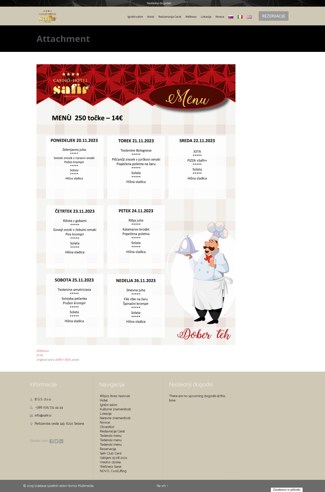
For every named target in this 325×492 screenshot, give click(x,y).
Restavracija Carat (112, 431)
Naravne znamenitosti (115, 418)
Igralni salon (108, 405)
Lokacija (105, 413)
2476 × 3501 (63, 360)
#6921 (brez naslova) (115, 396)
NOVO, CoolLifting (113, 471)
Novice (105, 422)
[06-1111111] (162, 204)
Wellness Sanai (110, 466)
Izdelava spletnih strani (50, 486)
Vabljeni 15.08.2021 (113, 458)
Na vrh (161, 486)
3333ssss (42, 351)
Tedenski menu (111, 435)
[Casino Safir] (47, 16)
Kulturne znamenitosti (115, 409)
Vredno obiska (110, 462)
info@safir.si (40, 415)
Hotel (104, 400)
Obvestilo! (107, 427)
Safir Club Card (110, 453)
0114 (39, 355)
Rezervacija (108, 449)
